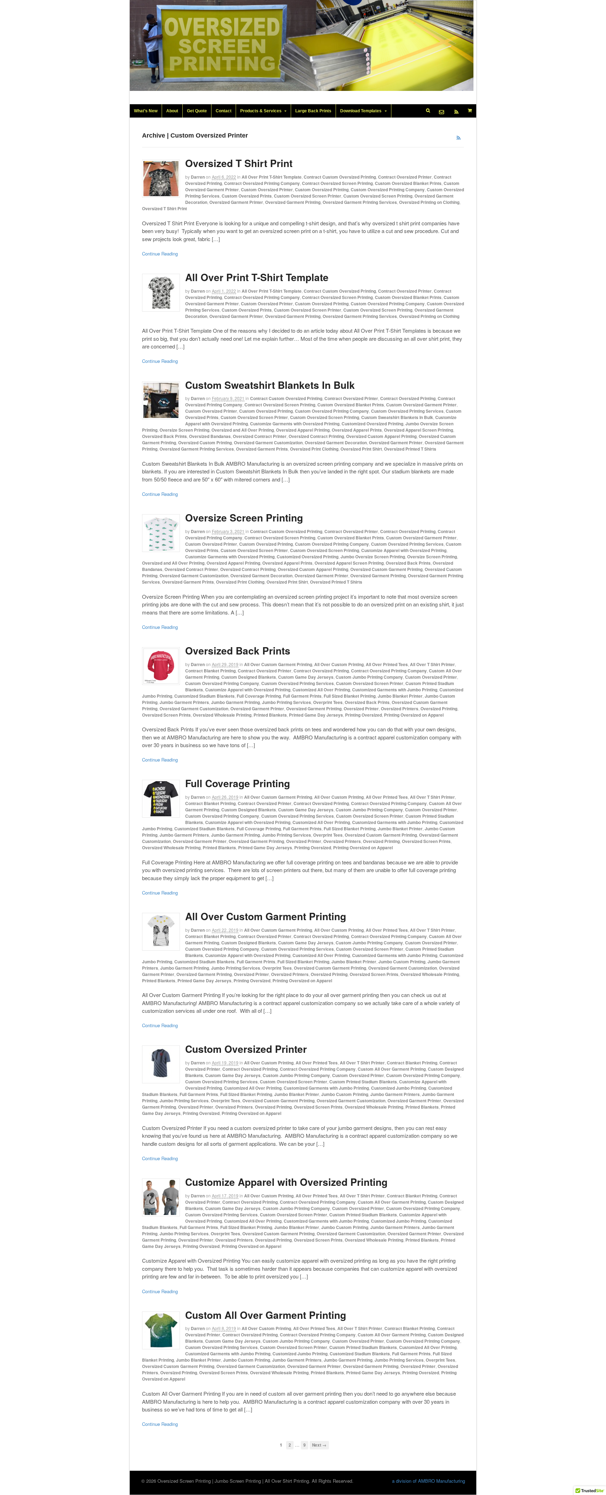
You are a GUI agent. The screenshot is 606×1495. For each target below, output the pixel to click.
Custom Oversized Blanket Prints (408, 183)
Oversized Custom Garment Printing (386, 569)
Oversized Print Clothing (314, 449)
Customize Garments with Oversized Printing (294, 423)
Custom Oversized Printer (267, 189)
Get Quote (197, 110)
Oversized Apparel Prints (357, 430)
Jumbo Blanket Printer (400, 696)
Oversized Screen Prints (166, 715)
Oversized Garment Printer (236, 202)
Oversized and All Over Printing (242, 430)
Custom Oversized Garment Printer (421, 404)
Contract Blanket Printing (210, 670)
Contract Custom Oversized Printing (340, 177)
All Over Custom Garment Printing (278, 664)
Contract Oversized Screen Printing (337, 183)
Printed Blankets (270, 715)
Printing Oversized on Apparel (414, 715)
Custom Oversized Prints (247, 196)
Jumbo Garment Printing (235, 702)
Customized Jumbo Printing (398, 1088)
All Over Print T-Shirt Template (272, 177)
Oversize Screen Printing (184, 430)
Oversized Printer (361, 708)
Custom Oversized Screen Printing (377, 196)
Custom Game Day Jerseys (306, 677)
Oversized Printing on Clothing (429, 202)
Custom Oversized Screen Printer (307, 196)
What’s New (145, 110)
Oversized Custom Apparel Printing (381, 436)
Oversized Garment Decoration (336, 442)
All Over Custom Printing (339, 664)
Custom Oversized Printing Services (407, 411)
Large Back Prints (313, 110)
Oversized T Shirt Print (238, 163)
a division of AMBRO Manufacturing (428, 1480)
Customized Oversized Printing (372, 423)
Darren (198, 177)
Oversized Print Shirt (361, 449)
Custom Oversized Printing (322, 189)
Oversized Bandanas (210, 436)
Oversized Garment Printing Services (360, 202)
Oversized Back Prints (164, 436)
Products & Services (261, 110)
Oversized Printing (438, 708)
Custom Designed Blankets (248, 677)
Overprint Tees (328, 702)
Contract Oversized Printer (405, 177)
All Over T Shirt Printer (432, 664)
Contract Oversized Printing (408, 398)
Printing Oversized (363, 715)
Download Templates (361, 110)
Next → (319, 1445)
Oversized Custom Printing (205, 442)
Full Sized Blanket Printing (350, 696)
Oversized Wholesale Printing (222, 715)
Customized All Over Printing (321, 689)
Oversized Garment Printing (293, 202)
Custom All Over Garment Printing (392, 1069)
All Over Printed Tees (387, 664)
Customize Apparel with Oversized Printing (403, 550)
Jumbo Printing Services (286, 702)
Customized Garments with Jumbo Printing (394, 689)
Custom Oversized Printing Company (388, 189)
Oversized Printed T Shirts (410, 449)
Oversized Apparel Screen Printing (418, 430)
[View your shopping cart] (470, 110)
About (172, 110)
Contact (223, 110)
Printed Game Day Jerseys (316, 715)
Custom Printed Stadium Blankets (363, 1081)
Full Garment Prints (302, 696)
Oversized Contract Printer (260, 436)
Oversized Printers (399, 708)
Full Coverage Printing (259, 696)
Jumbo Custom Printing (401, 961)
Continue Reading (160, 253)
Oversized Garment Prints (262, 449)
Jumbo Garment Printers (184, 702)
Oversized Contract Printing (316, 436)
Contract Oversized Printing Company (262, 183)
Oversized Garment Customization (268, 442)
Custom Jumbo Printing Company (369, 677)
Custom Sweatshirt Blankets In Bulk (270, 385)
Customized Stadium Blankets (204, 696)
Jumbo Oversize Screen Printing (373, 556)
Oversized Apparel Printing (303, 430)
